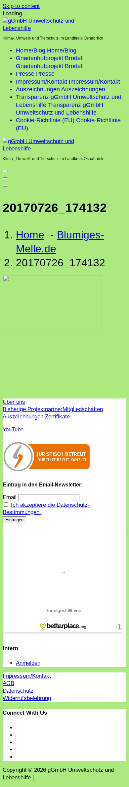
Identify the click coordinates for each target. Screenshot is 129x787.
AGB (8, 683)
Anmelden (28, 663)
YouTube (13, 429)
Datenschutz (18, 691)
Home (30, 235)
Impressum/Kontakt (27, 676)
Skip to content (21, 6)
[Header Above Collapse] (5, 186)
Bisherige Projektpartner (33, 409)
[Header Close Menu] (5, 178)
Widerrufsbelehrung (27, 698)
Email (10, 497)
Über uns (14, 402)
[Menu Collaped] (5, 171)
